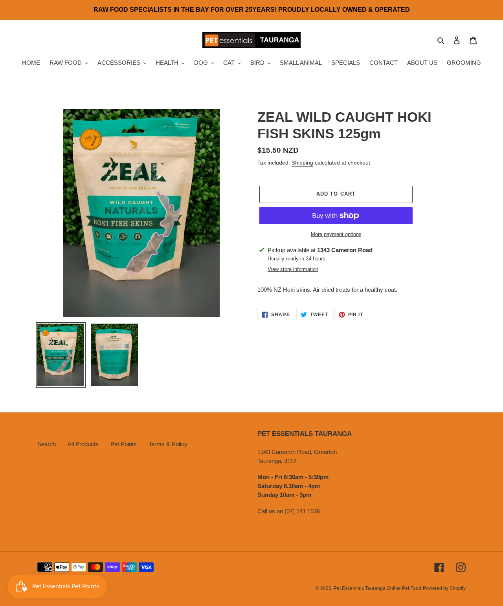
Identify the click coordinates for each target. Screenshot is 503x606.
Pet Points (123, 444)
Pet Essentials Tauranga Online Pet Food (377, 588)
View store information (293, 269)
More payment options (336, 234)
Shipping (302, 162)
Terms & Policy (168, 444)
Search (46, 444)
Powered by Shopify (444, 588)
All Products (83, 444)
